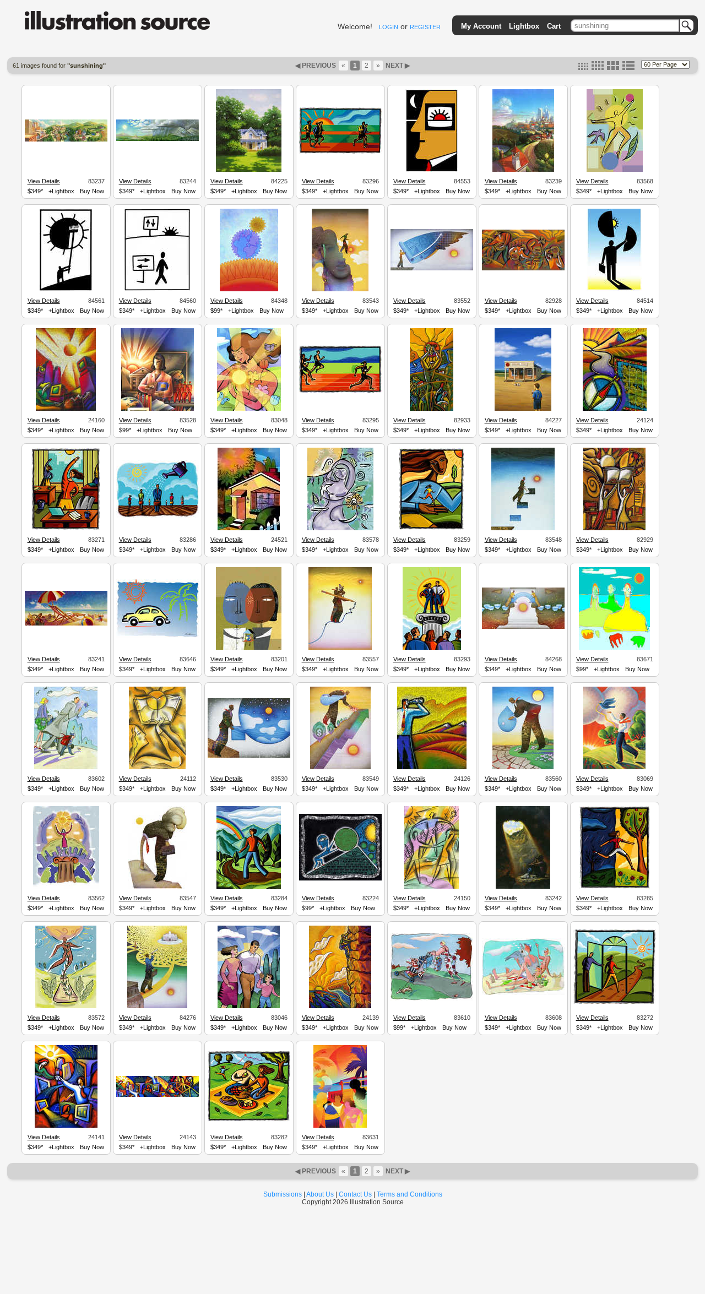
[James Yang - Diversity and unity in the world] (248, 648)
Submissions (282, 1194)
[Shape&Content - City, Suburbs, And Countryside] (66, 140)
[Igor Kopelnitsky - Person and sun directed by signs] (157, 289)
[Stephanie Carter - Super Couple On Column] (432, 648)
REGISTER (425, 27)
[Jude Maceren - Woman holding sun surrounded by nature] (249, 409)
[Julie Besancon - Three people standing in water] (614, 648)
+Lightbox (61, 191)
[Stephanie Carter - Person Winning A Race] (340, 391)
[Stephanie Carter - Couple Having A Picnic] (249, 1120)
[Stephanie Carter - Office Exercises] (65, 528)
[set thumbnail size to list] (628, 68)
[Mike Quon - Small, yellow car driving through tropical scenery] (157, 636)
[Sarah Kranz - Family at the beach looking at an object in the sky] (523, 993)
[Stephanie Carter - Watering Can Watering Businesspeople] (157, 516)
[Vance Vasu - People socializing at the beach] (340, 1126)
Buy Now (92, 191)
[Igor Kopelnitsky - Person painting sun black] (66, 289)
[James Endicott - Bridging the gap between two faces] (523, 627)
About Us (320, 1194)
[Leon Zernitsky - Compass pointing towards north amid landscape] (615, 409)
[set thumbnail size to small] (583, 68)
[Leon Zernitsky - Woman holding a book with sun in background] (157, 767)
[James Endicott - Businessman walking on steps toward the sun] (523, 528)
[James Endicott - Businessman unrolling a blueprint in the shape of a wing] (432, 268)
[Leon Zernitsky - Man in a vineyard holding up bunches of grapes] (431, 409)
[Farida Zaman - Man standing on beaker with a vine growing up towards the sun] (65, 1006)
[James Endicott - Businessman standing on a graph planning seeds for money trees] (340, 767)
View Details (44, 181)
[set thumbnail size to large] (613, 68)
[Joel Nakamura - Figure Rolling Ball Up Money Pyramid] (340, 879)
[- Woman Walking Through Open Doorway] (614, 1002)
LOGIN (388, 27)
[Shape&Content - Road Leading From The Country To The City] (523, 170)
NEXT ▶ (397, 65)
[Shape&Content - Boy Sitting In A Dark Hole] (523, 887)
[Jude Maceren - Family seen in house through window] (249, 528)
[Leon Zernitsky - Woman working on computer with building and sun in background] (66, 409)
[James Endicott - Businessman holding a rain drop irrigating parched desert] (523, 767)
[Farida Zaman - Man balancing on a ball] (615, 170)
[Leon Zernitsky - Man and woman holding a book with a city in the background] (614, 528)
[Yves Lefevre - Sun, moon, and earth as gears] (249, 289)
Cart (554, 26)
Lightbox (524, 26)
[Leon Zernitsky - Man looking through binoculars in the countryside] (432, 767)
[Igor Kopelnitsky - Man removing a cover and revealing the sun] (614, 289)
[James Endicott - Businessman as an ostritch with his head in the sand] (157, 887)
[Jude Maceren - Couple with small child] (249, 1006)
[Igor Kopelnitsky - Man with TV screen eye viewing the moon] (431, 170)
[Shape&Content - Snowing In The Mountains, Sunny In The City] (157, 139)
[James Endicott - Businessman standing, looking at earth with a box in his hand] (249, 756)
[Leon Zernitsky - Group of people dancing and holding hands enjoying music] (431, 887)
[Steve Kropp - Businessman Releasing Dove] (614, 767)
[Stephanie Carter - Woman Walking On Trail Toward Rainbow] (248, 887)
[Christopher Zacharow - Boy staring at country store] (523, 409)
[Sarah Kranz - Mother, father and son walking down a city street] (65, 767)
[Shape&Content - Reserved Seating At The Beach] (66, 624)
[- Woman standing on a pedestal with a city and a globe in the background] (66, 887)
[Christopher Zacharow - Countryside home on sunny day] (248, 170)
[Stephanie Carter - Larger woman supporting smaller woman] (431, 528)
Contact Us (355, 1194)
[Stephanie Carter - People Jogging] (340, 152)
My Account (481, 26)
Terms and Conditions (409, 1194)
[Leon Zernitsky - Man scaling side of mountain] (340, 1006)
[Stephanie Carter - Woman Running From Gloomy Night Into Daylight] (614, 887)
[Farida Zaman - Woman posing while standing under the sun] (340, 528)
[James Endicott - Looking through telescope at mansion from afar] (157, 1006)
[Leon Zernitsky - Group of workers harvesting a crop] (523, 268)
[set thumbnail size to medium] (598, 68)
